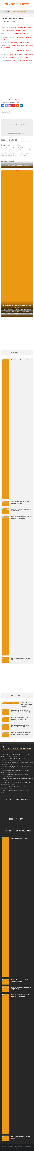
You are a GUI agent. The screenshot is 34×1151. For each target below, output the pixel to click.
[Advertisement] (17, 79)
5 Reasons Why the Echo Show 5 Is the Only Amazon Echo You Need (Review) (20, 711)
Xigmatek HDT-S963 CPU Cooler (20, 51)
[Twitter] (6, 105)
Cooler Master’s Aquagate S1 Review (21, 27)
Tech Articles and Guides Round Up (17, 133)
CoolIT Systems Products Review (23, 61)
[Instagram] (10, 105)
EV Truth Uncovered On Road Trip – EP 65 (16, 774)
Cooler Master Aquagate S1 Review (16, 31)
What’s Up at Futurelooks (19, 748)
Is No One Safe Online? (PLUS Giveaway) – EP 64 (18, 778)
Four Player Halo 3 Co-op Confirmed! (17, 125)
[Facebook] (2, 105)
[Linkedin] (21, 105)
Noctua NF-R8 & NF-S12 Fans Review (21, 54)
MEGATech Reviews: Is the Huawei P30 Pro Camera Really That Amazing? (20, 733)
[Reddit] (17, 105)
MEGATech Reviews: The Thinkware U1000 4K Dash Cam (26, 704)
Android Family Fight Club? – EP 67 (13, 767)
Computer (5, 112)
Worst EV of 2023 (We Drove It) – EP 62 (15, 786)
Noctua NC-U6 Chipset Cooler (19, 57)
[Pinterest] (13, 105)
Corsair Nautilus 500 (14, 99)
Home (2, 15)
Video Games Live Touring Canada (19, 360)
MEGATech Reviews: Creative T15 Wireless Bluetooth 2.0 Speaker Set (21, 517)
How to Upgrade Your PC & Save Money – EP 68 (18, 763)
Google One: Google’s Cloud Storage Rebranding (17, 166)
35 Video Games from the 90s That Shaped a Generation (20, 502)
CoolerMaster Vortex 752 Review (19, 42)
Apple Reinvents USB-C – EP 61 (12, 790)
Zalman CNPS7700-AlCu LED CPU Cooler (20, 34)
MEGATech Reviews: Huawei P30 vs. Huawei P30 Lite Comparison (20, 718)
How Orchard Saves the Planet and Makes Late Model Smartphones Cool (20, 726)
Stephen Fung (6, 21)
